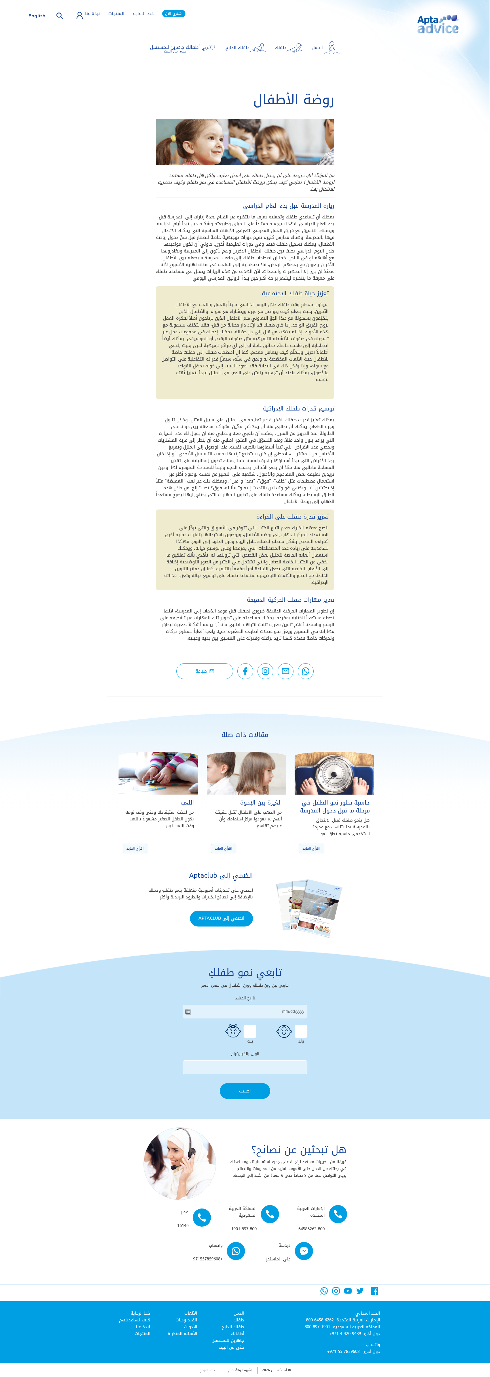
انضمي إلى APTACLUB (221, 918)
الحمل (239, 1313)
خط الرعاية (143, 13)
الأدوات (190, 1327)
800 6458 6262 (320, 1320)
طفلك (238, 1320)
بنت (250, 1040)
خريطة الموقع (209, 1370)
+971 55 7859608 (343, 1351)
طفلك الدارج (232, 1327)
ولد (301, 1040)
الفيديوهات (186, 1320)
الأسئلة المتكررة (182, 1334)
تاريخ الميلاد (245, 998)
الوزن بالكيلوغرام (245, 1054)
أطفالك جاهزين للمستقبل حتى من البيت (228, 1340)
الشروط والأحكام (240, 1370)
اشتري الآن (174, 13)
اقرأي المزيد (311, 848)
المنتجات (116, 13)
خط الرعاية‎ (140, 1313)
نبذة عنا (92, 13)
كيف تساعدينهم (134, 1320)
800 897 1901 (317, 1327)
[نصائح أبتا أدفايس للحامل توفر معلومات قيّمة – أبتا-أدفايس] (429, 28)
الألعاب (190, 1313)
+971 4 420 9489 (345, 1334)
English (36, 15)
